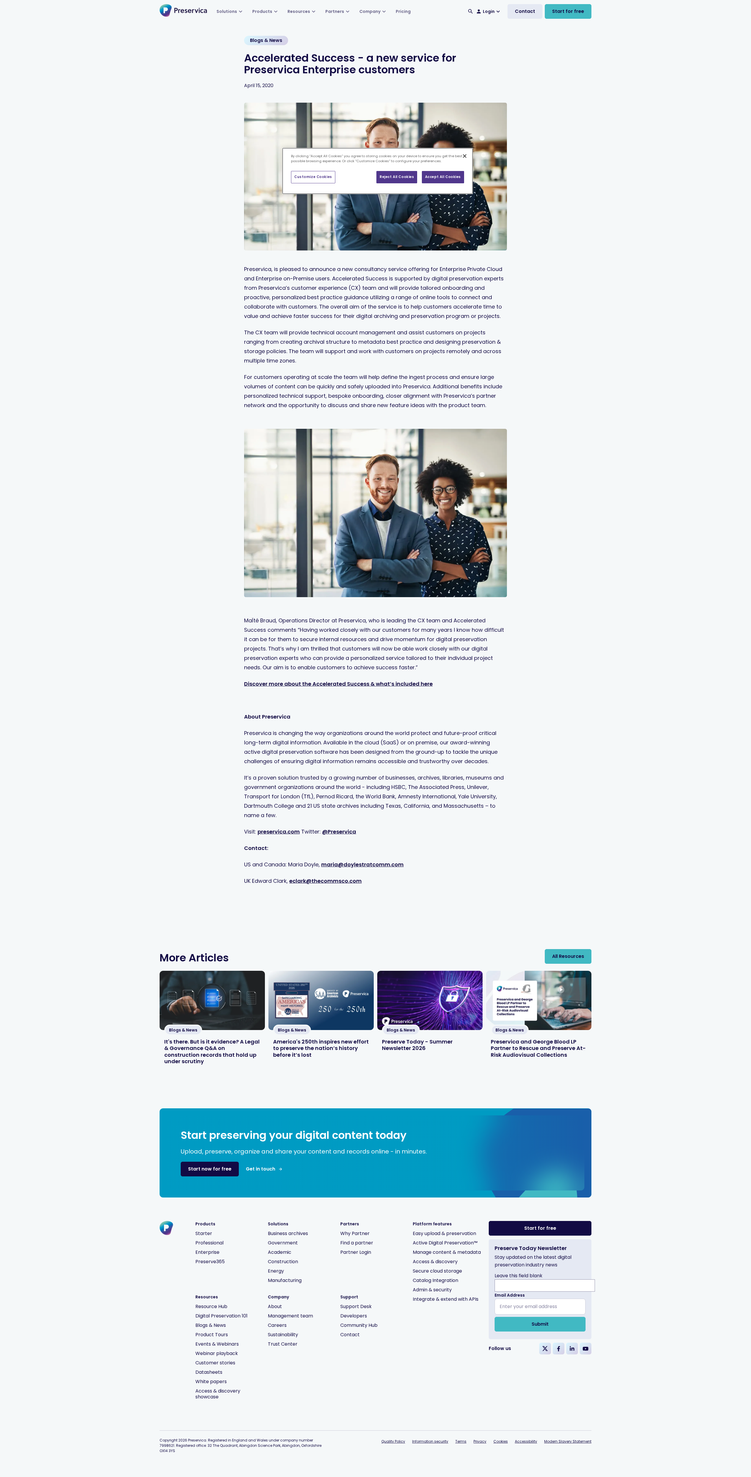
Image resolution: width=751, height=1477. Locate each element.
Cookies (500, 1441)
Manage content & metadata (447, 1252)
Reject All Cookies (397, 177)
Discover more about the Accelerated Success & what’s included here (338, 683)
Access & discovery (435, 1261)
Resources (298, 11)
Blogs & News (210, 1325)
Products (262, 11)
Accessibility (526, 1441)
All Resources (568, 956)
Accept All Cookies (443, 177)
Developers (353, 1315)
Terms (460, 1441)
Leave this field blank (518, 1275)
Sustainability (283, 1334)
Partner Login (355, 1252)
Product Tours (211, 1334)
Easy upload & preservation (444, 1233)
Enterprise (207, 1252)
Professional (209, 1242)
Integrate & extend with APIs (445, 1299)
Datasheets (208, 1372)
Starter (203, 1233)
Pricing (403, 11)
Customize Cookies (313, 177)
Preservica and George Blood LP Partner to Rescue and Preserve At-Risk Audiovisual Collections (538, 1048)
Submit (540, 1324)
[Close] (464, 156)
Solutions (226, 11)
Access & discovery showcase (217, 1394)
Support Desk (356, 1306)
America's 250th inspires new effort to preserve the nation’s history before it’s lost (321, 1048)
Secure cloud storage (437, 1271)
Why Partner (355, 1233)
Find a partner (356, 1242)
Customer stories (215, 1362)
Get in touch (260, 1169)
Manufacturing (285, 1280)
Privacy (479, 1441)
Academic (279, 1252)
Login (489, 11)
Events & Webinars (217, 1344)
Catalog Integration (435, 1280)
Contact (525, 11)
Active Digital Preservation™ (445, 1242)
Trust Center (282, 1344)
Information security (430, 1441)
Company (369, 11)
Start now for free (209, 1169)
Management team (290, 1315)
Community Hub (359, 1325)
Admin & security (432, 1289)
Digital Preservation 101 (221, 1315)
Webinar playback (216, 1353)
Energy (276, 1271)
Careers (277, 1325)
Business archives (288, 1233)
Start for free (568, 11)
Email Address (510, 1295)
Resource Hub (211, 1306)
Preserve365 (210, 1261)
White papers (211, 1381)
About (275, 1306)
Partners (334, 11)
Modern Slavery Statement (567, 1441)
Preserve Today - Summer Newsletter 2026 (417, 1045)
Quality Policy (393, 1441)
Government (283, 1242)
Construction (283, 1261)
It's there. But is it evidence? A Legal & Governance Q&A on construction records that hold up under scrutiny (212, 1051)
